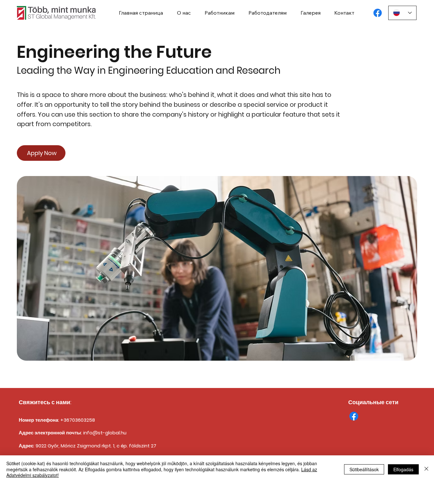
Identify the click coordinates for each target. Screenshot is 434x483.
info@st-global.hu (104, 432)
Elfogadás (403, 469)
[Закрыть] (426, 469)
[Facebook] (377, 12)
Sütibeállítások (364, 469)
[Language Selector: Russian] (402, 13)
